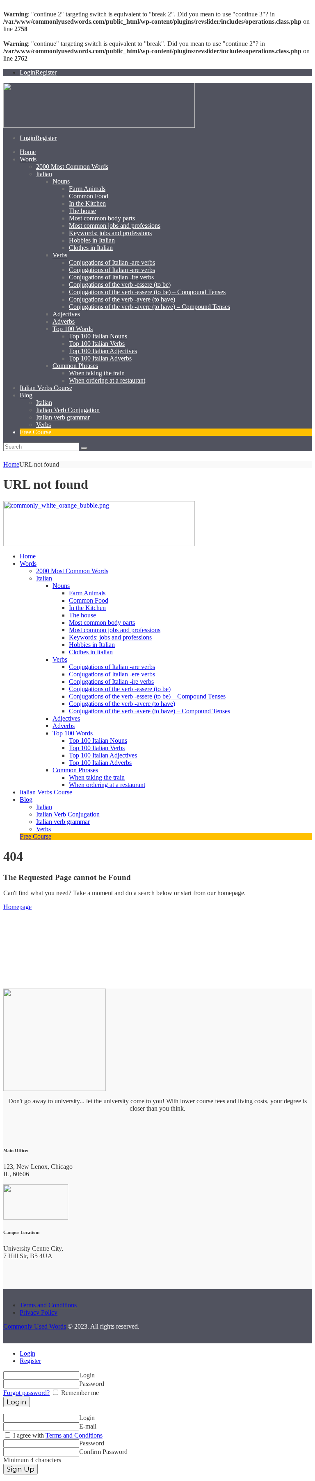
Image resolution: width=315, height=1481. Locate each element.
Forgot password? (26, 1392)
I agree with (57, 1435)
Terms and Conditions (48, 1305)
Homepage (17, 906)
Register (30, 1360)
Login (27, 1353)
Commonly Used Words (34, 1326)
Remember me (79, 1392)
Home (11, 464)
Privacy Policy (38, 1312)
